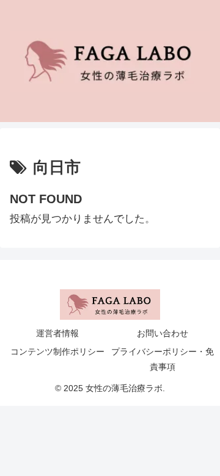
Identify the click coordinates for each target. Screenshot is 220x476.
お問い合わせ (162, 333)
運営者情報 (57, 333)
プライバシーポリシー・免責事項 (162, 359)
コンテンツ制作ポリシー (57, 351)
